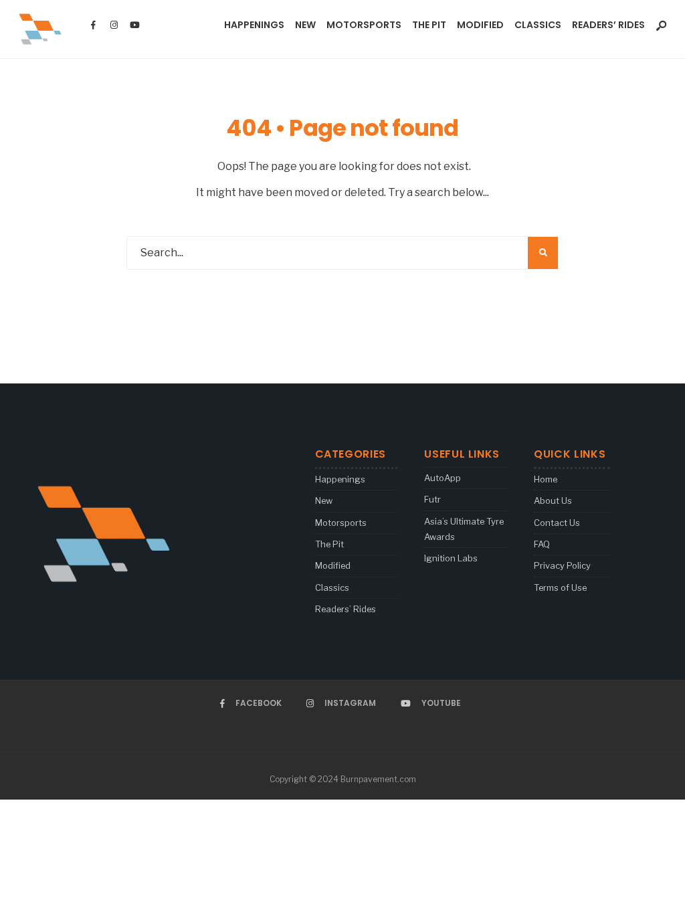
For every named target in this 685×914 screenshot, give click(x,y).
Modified (480, 24)
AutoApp (442, 477)
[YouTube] (134, 25)
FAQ (542, 544)
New (305, 24)
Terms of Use (560, 587)
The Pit (429, 24)
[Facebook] (93, 25)
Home (545, 479)
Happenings (254, 24)
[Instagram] (113, 25)
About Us (553, 500)
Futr (432, 499)
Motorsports (363, 24)
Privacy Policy (562, 565)
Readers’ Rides (608, 24)
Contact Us (557, 522)
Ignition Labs (451, 558)
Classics (537, 24)
